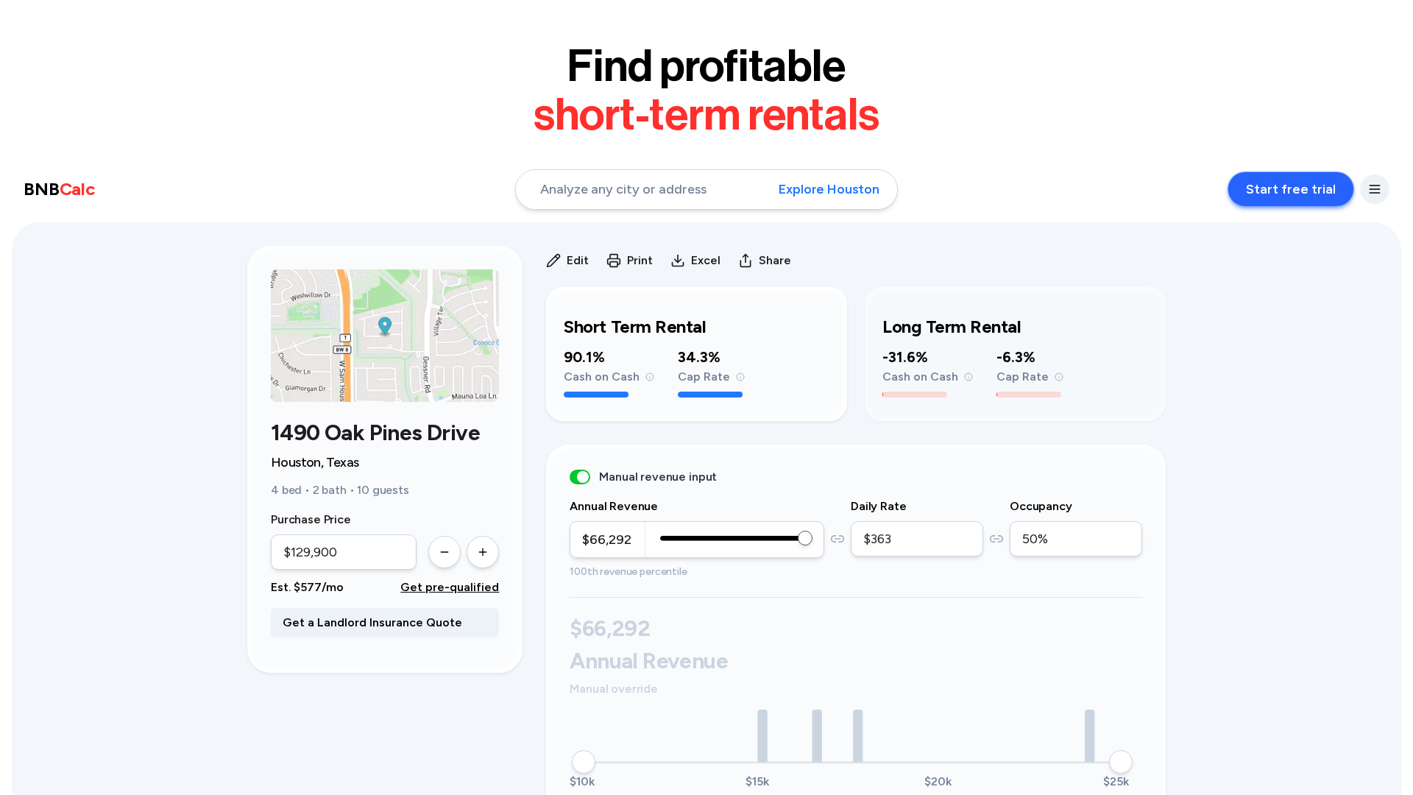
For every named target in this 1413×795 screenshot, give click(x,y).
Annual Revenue (614, 506)
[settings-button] (1374, 189)
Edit (578, 260)
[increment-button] (483, 552)
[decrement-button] (444, 552)
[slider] (805, 538)
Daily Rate (878, 506)
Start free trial (1291, 189)
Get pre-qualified (449, 587)
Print (640, 260)
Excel (705, 260)
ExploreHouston (829, 189)
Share (775, 260)
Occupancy (1041, 506)
